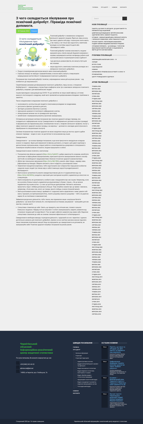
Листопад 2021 (97, 217)
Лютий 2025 (96, 123)
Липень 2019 (96, 287)
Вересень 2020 (96, 252)
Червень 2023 (96, 173)
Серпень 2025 (96, 108)
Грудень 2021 (96, 215)
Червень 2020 (96, 259)
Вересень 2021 (96, 222)
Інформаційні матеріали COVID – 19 (104, 59)
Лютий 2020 (96, 269)
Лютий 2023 (96, 183)
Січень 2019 (96, 301)
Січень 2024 (96, 155)
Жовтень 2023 (96, 163)
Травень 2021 (96, 232)
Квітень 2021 (96, 235)
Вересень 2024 (96, 136)
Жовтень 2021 (96, 220)
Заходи (94, 62)
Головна (95, 7)
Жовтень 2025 (96, 103)
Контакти (123, 7)
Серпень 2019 (96, 284)
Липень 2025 (96, 111)
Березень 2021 (96, 237)
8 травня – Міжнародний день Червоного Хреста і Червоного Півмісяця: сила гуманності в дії (109, 38)
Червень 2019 (96, 289)
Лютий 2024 (96, 153)
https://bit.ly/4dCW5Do (26, 175)
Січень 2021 (96, 242)
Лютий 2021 (96, 240)
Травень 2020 (96, 262)
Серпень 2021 (96, 225)
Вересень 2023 (96, 165)
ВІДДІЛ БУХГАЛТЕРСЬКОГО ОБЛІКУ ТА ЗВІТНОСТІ (88, 365)
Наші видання (97, 67)
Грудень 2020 (96, 244)
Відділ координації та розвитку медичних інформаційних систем (87, 383)
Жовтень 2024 (96, 133)
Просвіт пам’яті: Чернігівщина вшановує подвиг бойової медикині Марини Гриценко (108, 42)
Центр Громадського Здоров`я (103, 76)
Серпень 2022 (96, 197)
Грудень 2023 (96, 158)
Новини (114, 7)
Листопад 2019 (97, 277)
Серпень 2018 (96, 314)
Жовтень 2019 (96, 279)
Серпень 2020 (96, 254)
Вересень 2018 (96, 311)
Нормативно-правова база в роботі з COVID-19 (108, 72)
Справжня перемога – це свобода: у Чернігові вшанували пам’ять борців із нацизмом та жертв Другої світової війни (108, 48)
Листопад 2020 (97, 247)
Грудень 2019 (96, 274)
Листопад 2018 (97, 306)
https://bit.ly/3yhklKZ (50, 154)
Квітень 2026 (96, 88)
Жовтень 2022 (96, 192)
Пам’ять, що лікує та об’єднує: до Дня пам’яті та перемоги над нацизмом (109, 29)
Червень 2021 (96, 230)
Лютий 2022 (96, 210)
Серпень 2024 (96, 138)
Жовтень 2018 (96, 309)
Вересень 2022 (96, 195)
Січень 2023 (96, 185)
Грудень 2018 (96, 304)
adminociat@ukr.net (26, 368)
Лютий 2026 (96, 93)
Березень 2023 (96, 180)
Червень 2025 (96, 113)
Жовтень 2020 (96, 249)
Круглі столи (96, 64)
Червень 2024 (96, 143)
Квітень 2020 (96, 264)
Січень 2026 (96, 96)
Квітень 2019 (96, 294)
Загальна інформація (81, 353)
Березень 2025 (96, 121)
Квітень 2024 (96, 148)
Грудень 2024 (96, 128)
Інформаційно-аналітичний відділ (87, 379)
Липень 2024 (96, 141)
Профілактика (97, 74)
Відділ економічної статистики (87, 368)
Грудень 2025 (96, 98)
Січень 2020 (96, 272)
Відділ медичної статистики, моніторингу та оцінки (86, 372)
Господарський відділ (84, 386)
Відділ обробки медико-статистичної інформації (85, 376)
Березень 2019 (96, 296)
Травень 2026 (96, 86)
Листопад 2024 (97, 131)
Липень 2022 (96, 200)
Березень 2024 (96, 150)
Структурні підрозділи (82, 358)
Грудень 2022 (96, 188)
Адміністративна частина (85, 361)
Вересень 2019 (96, 282)
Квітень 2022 (96, 207)
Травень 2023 (96, 175)
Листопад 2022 (97, 190)
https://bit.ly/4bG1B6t (50, 161)
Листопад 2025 (97, 101)
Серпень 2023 (96, 168)
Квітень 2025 (96, 118)
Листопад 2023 (97, 160)
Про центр (104, 7)
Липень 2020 (96, 257)
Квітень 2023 (96, 178)
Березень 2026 (96, 91)
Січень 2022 (96, 212)
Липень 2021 (96, 227)
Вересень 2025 (96, 106)
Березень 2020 (96, 267)
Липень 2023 (96, 170)
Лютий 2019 (96, 299)
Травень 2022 (96, 205)
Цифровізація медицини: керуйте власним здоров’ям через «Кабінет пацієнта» (107, 34)
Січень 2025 (96, 126)
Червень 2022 (96, 202)
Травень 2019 (96, 291)
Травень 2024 (96, 145)
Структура (78, 355)
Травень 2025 (96, 116)
